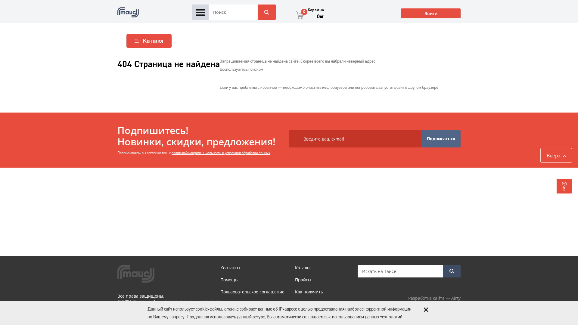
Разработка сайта (426, 298)
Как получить (309, 292)
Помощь (229, 280)
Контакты (230, 268)
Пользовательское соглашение (252, 292)
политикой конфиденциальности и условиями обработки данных (221, 153)
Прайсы (303, 280)
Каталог (153, 41)
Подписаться (441, 138)
